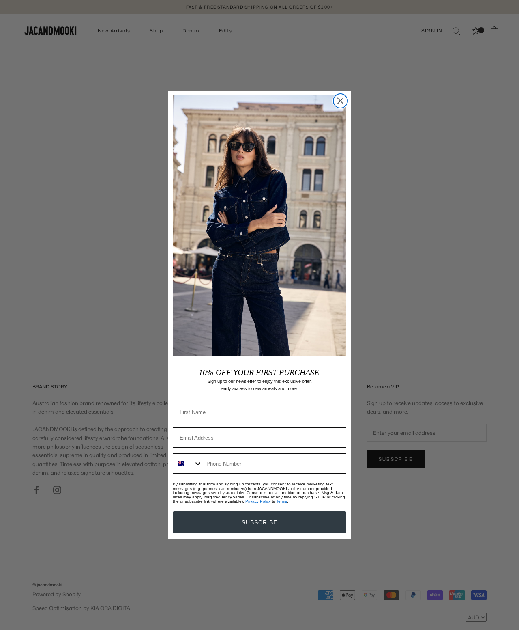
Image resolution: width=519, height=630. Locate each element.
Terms (281, 501)
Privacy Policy (258, 501)
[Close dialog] (340, 101)
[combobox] (187, 463)
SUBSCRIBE (259, 522)
